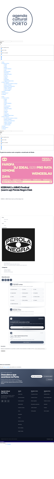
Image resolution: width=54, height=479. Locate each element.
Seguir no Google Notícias (26, 327)
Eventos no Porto (5, 63)
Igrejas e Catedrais (8, 87)
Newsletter (45, 404)
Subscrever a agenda (48, 376)
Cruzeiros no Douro (34, 397)
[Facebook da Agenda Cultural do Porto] (5, 401)
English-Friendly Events (9, 80)
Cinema (5, 78)
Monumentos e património (35, 404)
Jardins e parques (34, 407)
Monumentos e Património (9, 86)
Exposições (6, 79)
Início (3, 62)
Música (5, 67)
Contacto (4, 94)
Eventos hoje (20, 394)
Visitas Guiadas (7, 90)
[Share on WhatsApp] (8, 280)
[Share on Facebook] (3, 280)
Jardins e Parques (7, 88)
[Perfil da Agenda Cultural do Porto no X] (8, 401)
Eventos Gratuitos (7, 68)
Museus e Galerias (7, 84)
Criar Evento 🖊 (5, 93)
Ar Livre (5, 75)
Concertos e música (21, 407)
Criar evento (50, 379)
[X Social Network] (5, 280)
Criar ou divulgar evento (47, 397)
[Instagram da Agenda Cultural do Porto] (2, 401)
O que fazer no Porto (34, 394)
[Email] (11, 280)
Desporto (6, 76)
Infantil (5, 64)
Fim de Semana (7, 71)
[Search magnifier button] (1, 43)
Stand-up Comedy (8, 74)
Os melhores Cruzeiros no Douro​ (10, 83)
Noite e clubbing (20, 427)
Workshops (6, 72)
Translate (9, 444)
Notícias (3, 91)
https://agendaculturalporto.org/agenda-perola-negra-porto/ (17, 265)
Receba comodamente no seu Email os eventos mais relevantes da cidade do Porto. (18, 348)
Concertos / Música (7, 270)
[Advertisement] (27, 194)
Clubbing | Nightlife (7, 269)
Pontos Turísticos (5, 82)
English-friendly (20, 431)
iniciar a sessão (6, 367)
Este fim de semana (21, 397)
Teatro (5, 66)
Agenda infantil (20, 404)
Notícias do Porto (46, 394)
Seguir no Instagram (26, 342)
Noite (5, 70)
